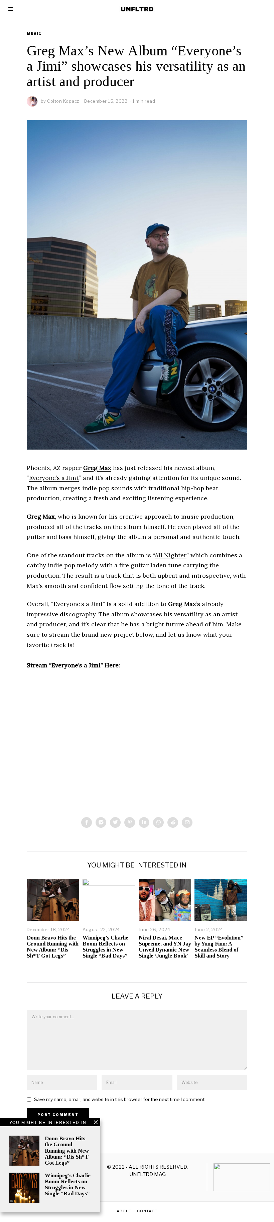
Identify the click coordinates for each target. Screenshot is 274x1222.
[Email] (187, 822)
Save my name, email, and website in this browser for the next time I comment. (120, 1099)
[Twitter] (115, 822)
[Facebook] (86, 822)
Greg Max (97, 468)
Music (34, 34)
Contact (147, 1211)
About (124, 1211)
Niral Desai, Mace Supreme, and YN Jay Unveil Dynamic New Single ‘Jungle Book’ (165, 947)
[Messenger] (101, 822)
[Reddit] (172, 822)
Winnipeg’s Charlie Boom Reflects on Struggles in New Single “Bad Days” (105, 947)
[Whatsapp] (158, 822)
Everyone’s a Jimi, (54, 478)
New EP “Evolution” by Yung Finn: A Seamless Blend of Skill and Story (218, 947)
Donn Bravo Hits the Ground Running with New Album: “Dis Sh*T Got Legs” (53, 947)
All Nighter (170, 555)
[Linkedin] (144, 822)
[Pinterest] (129, 822)
